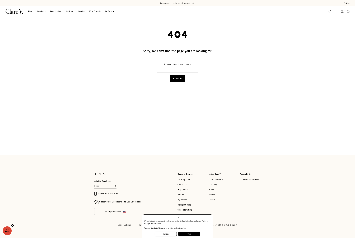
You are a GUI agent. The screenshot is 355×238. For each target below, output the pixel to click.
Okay (189, 234)
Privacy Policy (201, 221)
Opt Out (154, 228)
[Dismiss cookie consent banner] (178, 217)
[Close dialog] (228, 87)
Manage (166, 234)
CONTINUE (150, 133)
